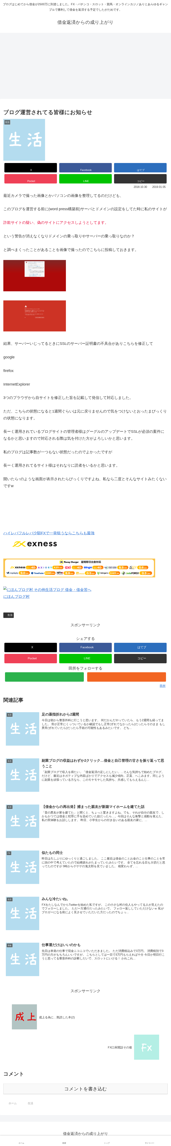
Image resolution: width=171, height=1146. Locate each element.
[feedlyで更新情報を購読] (44, 677)
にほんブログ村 (16, 597)
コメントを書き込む (85, 1088)
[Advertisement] (85, 67)
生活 (10, 615)
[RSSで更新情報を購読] (126, 677)
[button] (140, 178)
